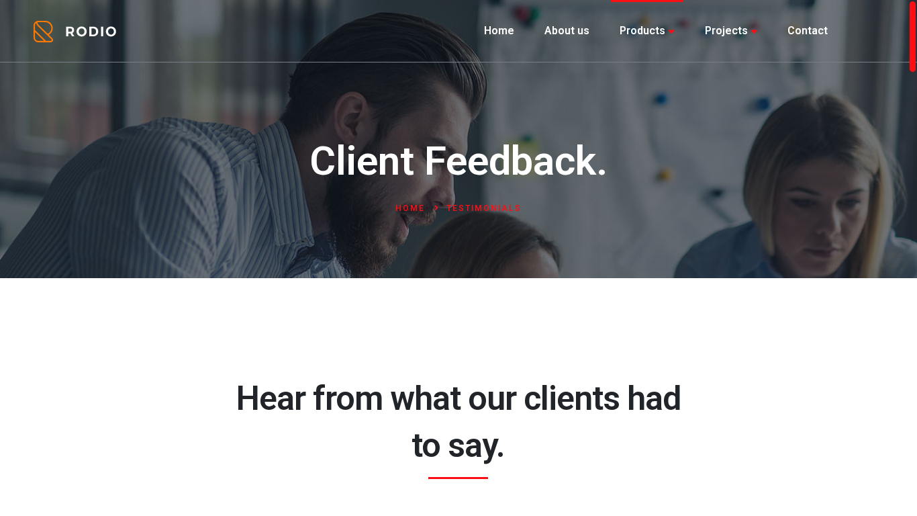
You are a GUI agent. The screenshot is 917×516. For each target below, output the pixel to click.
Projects (726, 30)
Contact (807, 30)
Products (642, 30)
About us (566, 30)
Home (499, 30)
